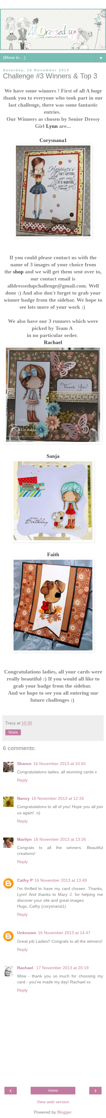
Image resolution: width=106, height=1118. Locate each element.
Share (13, 732)
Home (53, 1091)
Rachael (53, 342)
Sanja (53, 456)
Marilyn (24, 839)
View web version (53, 1101)
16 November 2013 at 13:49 (60, 880)
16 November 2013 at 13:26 (60, 839)
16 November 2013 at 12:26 (58, 798)
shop (18, 272)
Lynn (52, 126)
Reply (22, 780)
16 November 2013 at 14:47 (64, 932)
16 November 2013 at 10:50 (59, 763)
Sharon (24, 763)
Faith (53, 554)
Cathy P (25, 880)
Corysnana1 (53, 140)
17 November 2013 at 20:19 (62, 967)
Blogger (64, 1112)
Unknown (26, 932)
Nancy (23, 798)
